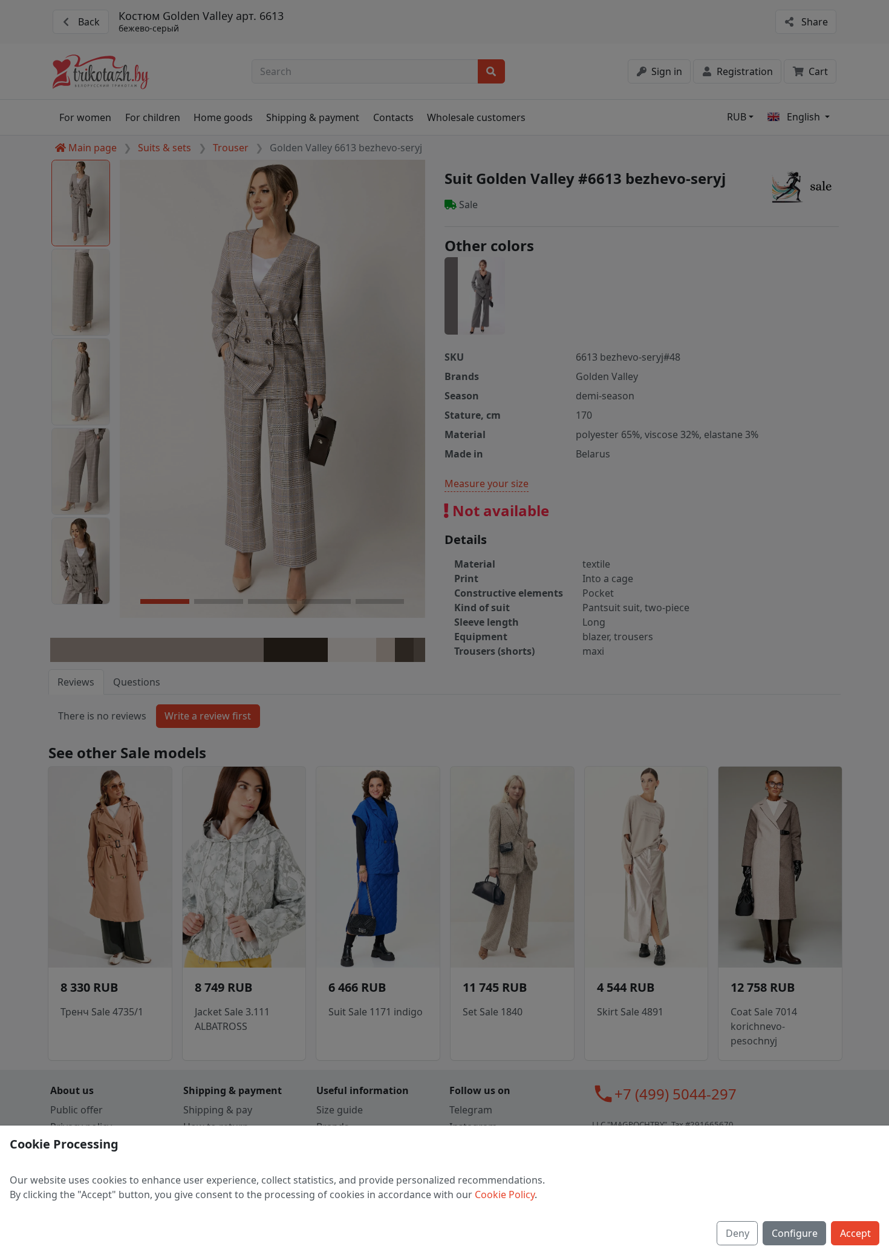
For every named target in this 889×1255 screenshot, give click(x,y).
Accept (855, 1233)
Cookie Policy (505, 1194)
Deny (737, 1233)
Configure (795, 1233)
